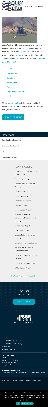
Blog (4, 155)
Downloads (12, 81)
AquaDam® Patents (10, 161)
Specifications (13, 86)
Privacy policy (27, 403)
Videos (10, 72)
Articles (10, 99)
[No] (45, 398)
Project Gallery (13, 77)
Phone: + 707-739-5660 (11, 370)
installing (41, 55)
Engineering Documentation (19, 95)
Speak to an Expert (14, 120)
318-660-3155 (7, 368)
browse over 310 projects (23, 286)
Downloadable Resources (12, 143)
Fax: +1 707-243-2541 (10, 373)
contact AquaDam (16, 106)
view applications (24, 312)
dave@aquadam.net (10, 375)
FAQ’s (9, 90)
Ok (18, 403)
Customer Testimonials (11, 149)
